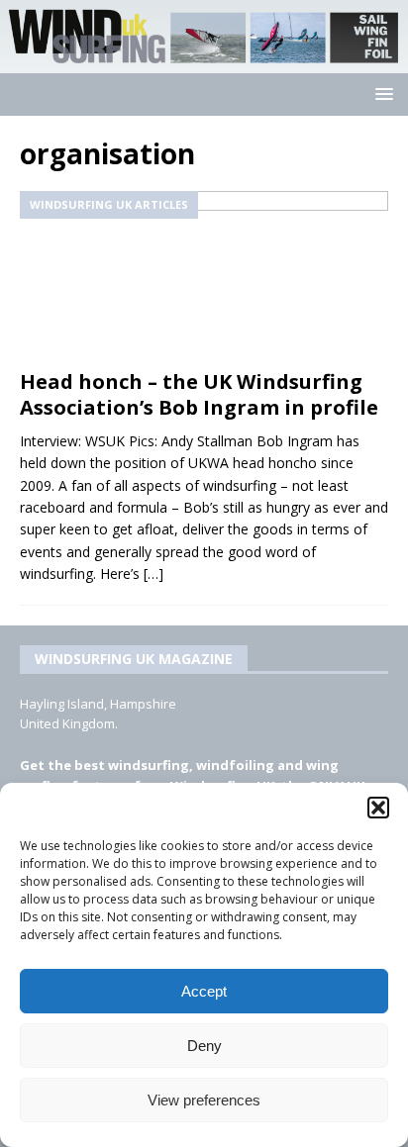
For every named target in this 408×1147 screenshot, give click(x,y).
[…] (153, 573)
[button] (378, 807)
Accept (204, 991)
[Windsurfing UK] (204, 60)
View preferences (204, 1100)
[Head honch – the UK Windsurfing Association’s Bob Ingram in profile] (204, 275)
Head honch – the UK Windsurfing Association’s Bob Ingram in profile (199, 394)
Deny (204, 1045)
